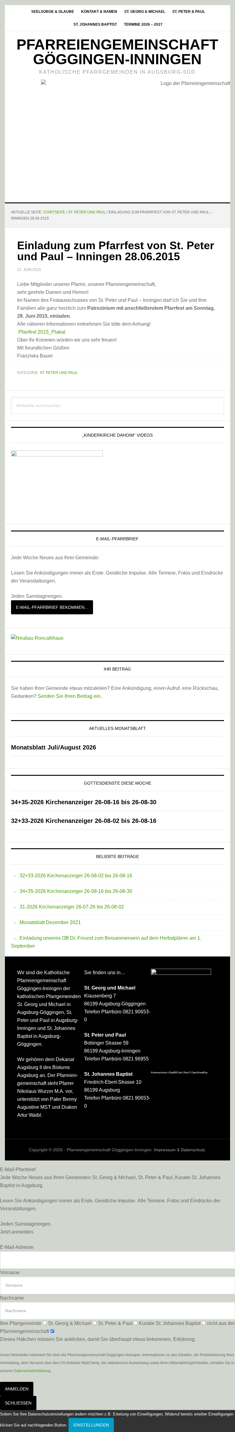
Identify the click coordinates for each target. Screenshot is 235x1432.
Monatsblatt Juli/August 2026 (53, 747)
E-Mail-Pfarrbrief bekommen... (52, 607)
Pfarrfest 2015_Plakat (41, 332)
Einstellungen (91, 1425)
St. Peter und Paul (59, 373)
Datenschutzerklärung (32, 1371)
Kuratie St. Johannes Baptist (170, 1323)
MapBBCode (175, 1072)
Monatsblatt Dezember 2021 (50, 922)
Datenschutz (193, 1149)
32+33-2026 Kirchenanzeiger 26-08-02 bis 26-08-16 (83, 820)
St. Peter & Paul (115, 1323)
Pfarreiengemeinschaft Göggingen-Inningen (117, 51)
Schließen (18, 1403)
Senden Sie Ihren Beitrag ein (69, 696)
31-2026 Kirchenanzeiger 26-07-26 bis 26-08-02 (72, 906)
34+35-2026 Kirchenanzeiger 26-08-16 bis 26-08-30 (83, 802)
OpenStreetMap (199, 1072)
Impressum (165, 1149)
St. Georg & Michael (70, 1323)
